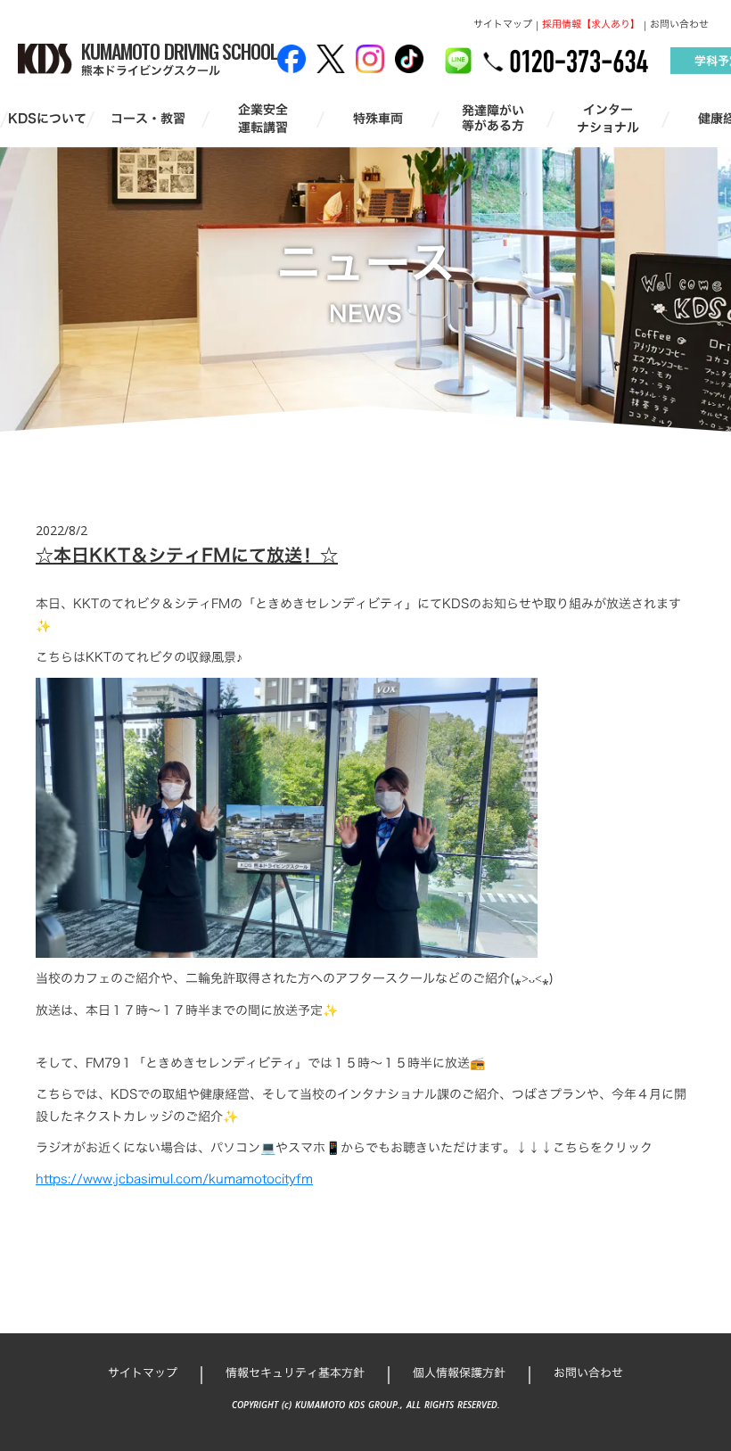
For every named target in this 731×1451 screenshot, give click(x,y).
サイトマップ (502, 24)
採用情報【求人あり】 (591, 24)
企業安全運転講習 (263, 118)
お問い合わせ (679, 24)
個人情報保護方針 (459, 1372)
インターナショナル (608, 118)
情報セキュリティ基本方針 (295, 1372)
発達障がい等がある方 (493, 118)
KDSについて (47, 119)
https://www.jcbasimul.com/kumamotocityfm (174, 1178)
